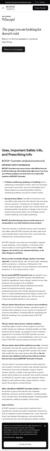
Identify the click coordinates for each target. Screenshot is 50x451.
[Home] (10, 8)
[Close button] (45, 426)
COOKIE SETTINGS (25, 444)
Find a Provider (40, 8)
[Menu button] (3, 8)
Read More (19, 437)
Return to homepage (13, 49)
